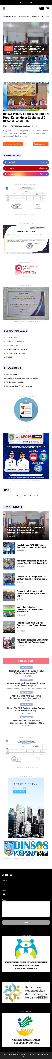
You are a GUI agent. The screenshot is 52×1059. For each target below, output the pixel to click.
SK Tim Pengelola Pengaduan (14, 382)
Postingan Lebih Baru (12, 144)
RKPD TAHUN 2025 (10, 337)
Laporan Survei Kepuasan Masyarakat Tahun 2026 (21, 378)
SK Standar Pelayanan (11, 374)
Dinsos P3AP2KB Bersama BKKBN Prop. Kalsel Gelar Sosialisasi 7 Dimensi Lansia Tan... (26, 117)
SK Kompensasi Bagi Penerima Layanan (18, 386)
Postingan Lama (40, 144)
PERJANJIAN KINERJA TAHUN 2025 (16, 349)
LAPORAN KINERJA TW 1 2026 (14, 353)
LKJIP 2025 (8, 357)
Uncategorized (26, 667)
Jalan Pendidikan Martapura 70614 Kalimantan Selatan (23, 496)
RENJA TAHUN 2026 (11, 345)
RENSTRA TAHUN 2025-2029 (14, 341)
